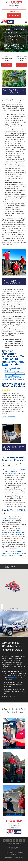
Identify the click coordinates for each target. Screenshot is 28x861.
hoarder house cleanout (10, 519)
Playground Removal (12, 376)
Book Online (14, 15)
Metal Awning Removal (13, 378)
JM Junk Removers (14, 847)
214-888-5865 (21, 65)
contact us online (13, 553)
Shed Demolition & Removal (14, 380)
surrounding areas (18, 532)
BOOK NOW (7, 65)
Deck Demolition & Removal (14, 372)
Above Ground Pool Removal (15, 374)
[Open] (26, 21)
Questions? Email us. (14, 844)
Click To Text (14, 11)
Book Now (8, 858)
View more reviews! (8, 417)
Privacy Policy (18, 858)
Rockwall (11, 677)
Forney (17, 677)
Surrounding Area (13, 363)
